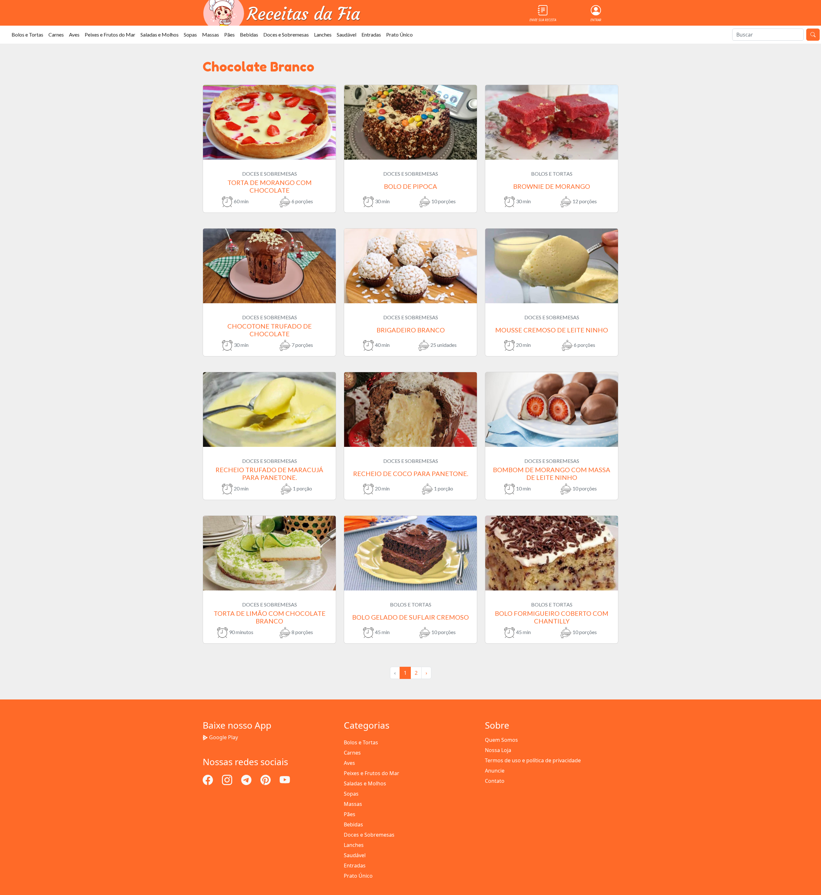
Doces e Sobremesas (286, 34)
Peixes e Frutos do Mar (110, 34)
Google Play (223, 737)
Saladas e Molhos (159, 34)
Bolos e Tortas (27, 34)
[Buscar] (813, 35)
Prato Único (399, 34)
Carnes (56, 34)
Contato (494, 780)
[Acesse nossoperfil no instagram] (227, 779)
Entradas (371, 34)
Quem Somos (501, 739)
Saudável (346, 34)
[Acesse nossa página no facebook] (208, 779)
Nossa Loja (498, 750)
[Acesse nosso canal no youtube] (285, 779)
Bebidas (249, 34)
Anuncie (494, 770)
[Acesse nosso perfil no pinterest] (266, 779)
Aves (74, 34)
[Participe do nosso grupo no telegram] (247, 779)
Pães (229, 34)
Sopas (190, 34)
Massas (210, 34)
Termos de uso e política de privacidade (533, 760)
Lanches (323, 34)
